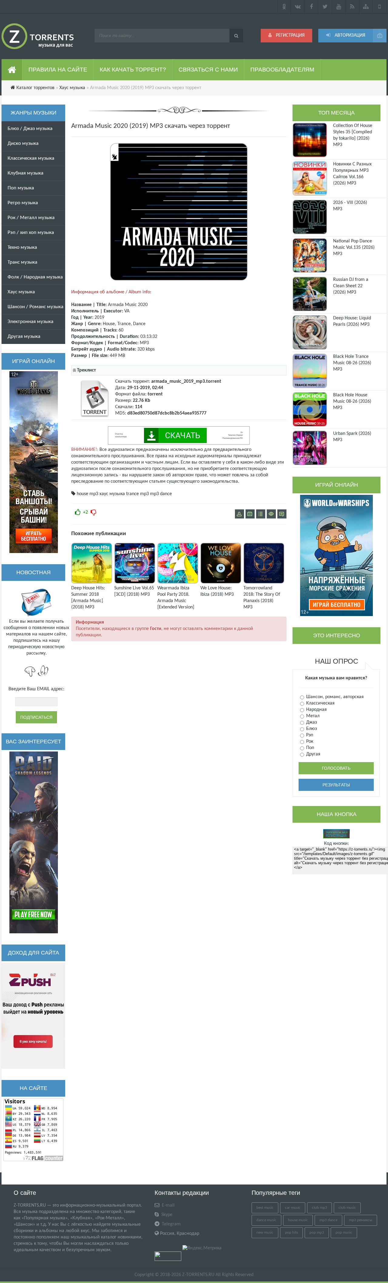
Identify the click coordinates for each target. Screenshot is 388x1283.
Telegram (171, 1224)
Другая (312, 754)
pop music (344, 1233)
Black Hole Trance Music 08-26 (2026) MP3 (352, 363)
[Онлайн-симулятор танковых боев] (33, 462)
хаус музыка (112, 494)
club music (347, 1208)
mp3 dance (161, 494)
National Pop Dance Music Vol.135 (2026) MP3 (354, 247)
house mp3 (87, 494)
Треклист (86, 370)
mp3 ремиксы (360, 1220)
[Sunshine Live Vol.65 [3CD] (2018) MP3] (134, 582)
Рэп (309, 735)
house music (298, 1220)
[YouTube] (339, 6)
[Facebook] (311, 6)
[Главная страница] (12, 69)
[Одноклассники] (284, 6)
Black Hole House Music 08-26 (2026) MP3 (352, 401)
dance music (266, 1220)
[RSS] (352, 6)
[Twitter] (325, 6)
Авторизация (349, 35)
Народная (316, 709)
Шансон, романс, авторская (334, 697)
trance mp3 (137, 494)
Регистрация (290, 35)
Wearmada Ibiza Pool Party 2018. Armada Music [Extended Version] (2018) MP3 (175, 601)
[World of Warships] (336, 555)
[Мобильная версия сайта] (379, 6)
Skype (166, 1214)
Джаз (311, 722)
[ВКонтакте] (298, 6)
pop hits (291, 1233)
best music (264, 1208)
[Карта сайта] (366, 6)
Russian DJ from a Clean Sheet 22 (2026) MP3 (350, 286)
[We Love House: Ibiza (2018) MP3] (220, 582)
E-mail (168, 1205)
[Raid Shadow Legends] (33, 842)
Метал (312, 716)
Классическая (320, 703)
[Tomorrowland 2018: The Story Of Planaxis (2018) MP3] (263, 582)
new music (264, 1233)
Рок (309, 741)
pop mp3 (316, 1233)
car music (292, 1208)
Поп (309, 747)
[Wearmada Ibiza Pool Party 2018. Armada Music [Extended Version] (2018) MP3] (177, 582)
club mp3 (319, 1208)
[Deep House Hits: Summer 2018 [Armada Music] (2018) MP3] (91, 582)
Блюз (311, 728)
